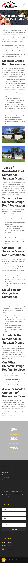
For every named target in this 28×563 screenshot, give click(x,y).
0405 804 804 (7, 545)
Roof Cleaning (5, 475)
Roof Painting (5, 472)
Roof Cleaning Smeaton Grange (12, 379)
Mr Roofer (16, 412)
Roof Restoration (6, 470)
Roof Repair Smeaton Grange (12, 383)
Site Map (4, 480)
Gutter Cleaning (5, 477)
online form (12, 415)
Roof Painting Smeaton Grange (12, 381)
